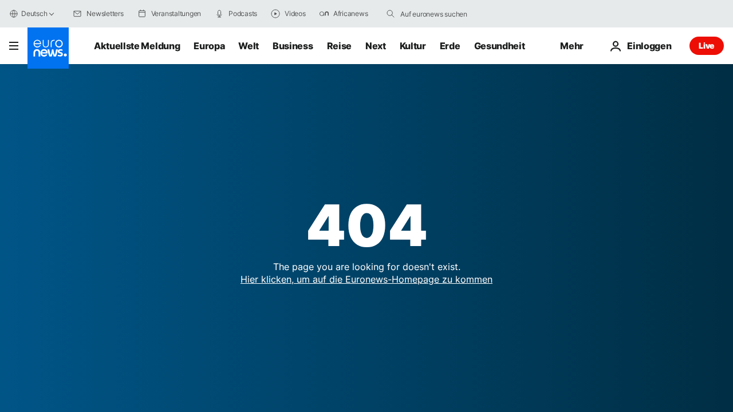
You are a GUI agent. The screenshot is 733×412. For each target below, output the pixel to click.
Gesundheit (499, 46)
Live (707, 45)
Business (293, 46)
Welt (248, 46)
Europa (209, 46)
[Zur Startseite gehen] (48, 48)
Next (375, 46)
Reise (339, 46)
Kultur (413, 46)
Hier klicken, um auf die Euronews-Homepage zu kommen (366, 279)
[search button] (390, 14)
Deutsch (34, 13)
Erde (450, 46)
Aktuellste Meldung (137, 46)
